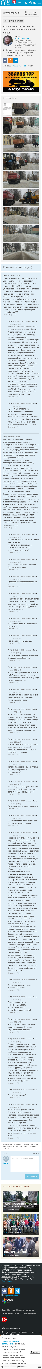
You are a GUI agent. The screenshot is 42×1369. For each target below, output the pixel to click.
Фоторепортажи (11, 13)
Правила (35, 1153)
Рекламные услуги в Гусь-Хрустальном (19, 1313)
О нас (4, 1310)
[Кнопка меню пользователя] (34, 3)
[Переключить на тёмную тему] (26, 2)
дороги (19, 53)
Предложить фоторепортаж (30, 13)
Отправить (32, 1176)
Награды (11, 1310)
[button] (13, 21)
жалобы (28, 55)
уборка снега (29, 53)
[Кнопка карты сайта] (39, 3)
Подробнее (7, 1281)
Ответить (6, 315)
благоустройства (12, 50)
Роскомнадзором (9, 1277)
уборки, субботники (28, 50)
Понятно (35, 1352)
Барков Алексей (22, 38)
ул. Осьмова (10, 53)
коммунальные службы (15, 55)
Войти (5, 1163)
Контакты (29, 1310)
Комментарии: (19, 66)
